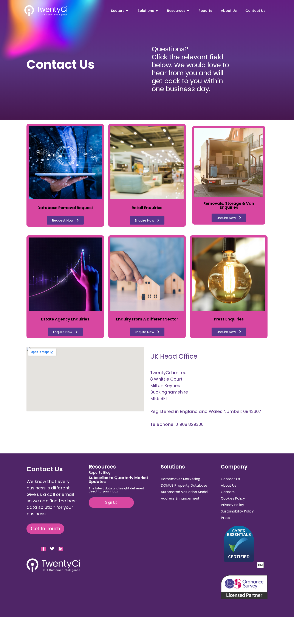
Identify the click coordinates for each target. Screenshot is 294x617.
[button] (65, 220)
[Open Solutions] (156, 10)
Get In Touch (45, 528)
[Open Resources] (188, 10)
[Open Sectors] (127, 10)
